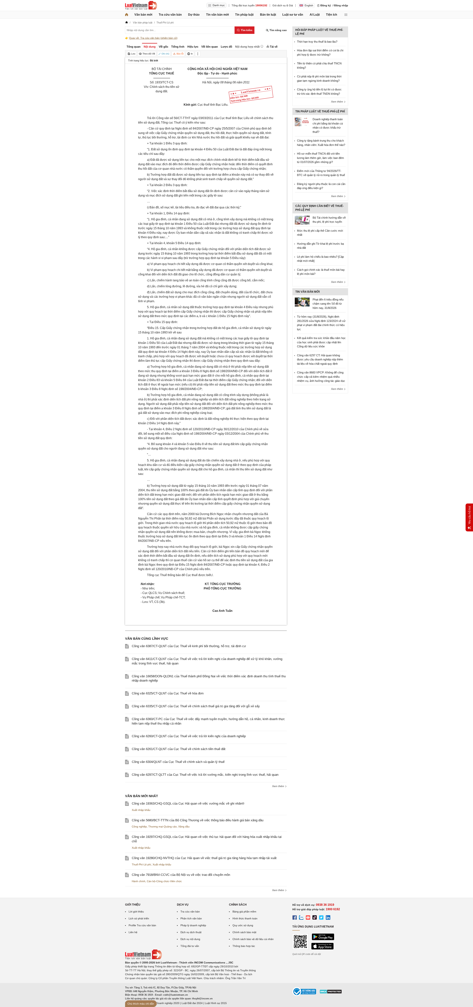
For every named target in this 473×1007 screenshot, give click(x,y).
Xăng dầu (184, 826)
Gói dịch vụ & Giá (282, 5)
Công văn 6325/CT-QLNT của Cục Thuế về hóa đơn (168, 693)
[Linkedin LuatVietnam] (328, 918)
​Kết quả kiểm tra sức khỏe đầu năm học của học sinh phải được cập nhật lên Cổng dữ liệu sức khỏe (321, 342)
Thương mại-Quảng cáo (162, 826)
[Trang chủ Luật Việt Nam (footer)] (143, 958)
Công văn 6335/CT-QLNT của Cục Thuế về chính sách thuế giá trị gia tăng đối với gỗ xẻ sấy (196, 706)
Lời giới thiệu (136, 911)
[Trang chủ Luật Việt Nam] (141, 5)
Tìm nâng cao (278, 30)
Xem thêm (278, 786)
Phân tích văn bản (191, 918)
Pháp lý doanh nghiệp (193, 925)
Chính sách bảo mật (244, 932)
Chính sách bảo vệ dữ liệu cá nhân (253, 939)
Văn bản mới (143, 14)
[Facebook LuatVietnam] (294, 918)
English (309, 5)
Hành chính (138, 881)
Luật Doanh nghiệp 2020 (164, 1003)
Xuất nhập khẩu (141, 809)
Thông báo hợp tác (244, 945)
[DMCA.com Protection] (330, 992)
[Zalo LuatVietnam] (301, 918)
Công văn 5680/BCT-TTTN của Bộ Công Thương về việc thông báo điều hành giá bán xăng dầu (197, 820)
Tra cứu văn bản (170, 14)
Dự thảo (194, 14)
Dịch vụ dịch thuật (190, 932)
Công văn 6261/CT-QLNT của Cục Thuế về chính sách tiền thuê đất (178, 749)
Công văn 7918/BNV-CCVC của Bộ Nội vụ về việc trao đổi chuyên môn (181, 875)
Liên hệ (133, 932)
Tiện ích (331, 14)
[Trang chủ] (126, 14)
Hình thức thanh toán (245, 918)
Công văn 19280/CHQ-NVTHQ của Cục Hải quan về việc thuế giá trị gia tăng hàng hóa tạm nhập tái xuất (204, 858)
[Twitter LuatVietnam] (321, 918)
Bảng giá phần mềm (244, 911)
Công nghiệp (139, 826)
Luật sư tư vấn (292, 14)
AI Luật (315, 14)
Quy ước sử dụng (243, 925)
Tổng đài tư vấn (189, 945)
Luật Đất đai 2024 (192, 1003)
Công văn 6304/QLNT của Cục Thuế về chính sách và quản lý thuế (178, 762)
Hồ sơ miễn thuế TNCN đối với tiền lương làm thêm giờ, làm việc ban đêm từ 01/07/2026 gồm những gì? (320, 158)
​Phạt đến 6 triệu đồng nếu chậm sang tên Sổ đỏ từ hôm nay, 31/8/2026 (328, 303)
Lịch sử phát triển (139, 918)
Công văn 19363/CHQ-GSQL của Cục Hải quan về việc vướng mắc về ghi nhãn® (188, 803)
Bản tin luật (268, 14)
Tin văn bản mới (217, 14)
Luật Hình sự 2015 (216, 1003)
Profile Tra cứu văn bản (142, 925)
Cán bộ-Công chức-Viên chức (164, 881)
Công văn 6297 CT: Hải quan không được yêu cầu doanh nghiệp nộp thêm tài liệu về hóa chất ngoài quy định (320, 359)
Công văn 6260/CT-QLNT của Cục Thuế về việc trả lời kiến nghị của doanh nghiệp (189, 736)
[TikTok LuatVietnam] (314, 918)
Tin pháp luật (244, 14)
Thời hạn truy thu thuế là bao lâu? (317, 41)
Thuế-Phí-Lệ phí (141, 864)
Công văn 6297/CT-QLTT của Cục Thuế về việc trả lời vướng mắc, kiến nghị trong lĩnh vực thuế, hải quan (205, 774)
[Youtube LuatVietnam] (308, 918)
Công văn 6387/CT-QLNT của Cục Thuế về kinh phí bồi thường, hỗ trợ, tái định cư (189, 646)
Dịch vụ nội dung (190, 939)
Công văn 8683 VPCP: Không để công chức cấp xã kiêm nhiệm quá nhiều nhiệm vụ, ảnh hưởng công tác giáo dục (321, 376)
